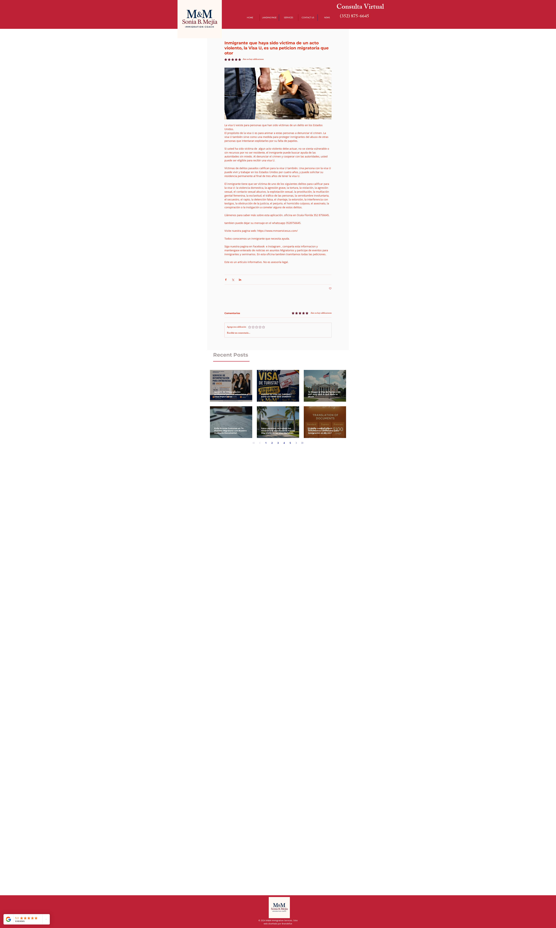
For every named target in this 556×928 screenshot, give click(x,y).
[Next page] (296, 443)
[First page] (253, 443)
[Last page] (302, 443)
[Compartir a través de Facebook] (225, 279)
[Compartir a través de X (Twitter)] (233, 279)
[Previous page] (259, 443)
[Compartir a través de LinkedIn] (240, 279)
